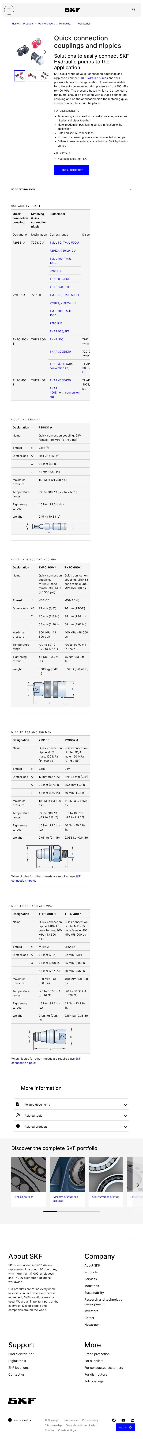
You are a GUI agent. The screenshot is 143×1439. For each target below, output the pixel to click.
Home (15, 23)
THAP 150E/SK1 (60, 287)
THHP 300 (56, 339)
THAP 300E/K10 (60, 351)
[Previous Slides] (18, 51)
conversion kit (59, 368)
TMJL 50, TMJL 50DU (64, 242)
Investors (91, 1311)
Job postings (94, 1381)
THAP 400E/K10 (60, 380)
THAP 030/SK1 (59, 279)
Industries (91, 1286)
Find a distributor (71, 169)
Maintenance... (46, 23)
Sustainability (94, 1292)
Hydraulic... (65, 23)
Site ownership (53, 1425)
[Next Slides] (45, 51)
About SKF (92, 1265)
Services (90, 1279)
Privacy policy (90, 1420)
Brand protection (97, 1354)
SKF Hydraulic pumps (94, 78)
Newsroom (92, 1324)
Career (89, 1318)
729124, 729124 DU (63, 250)
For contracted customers (103, 1367)
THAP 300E (57, 364)
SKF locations (18, 1367)
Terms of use (70, 1420)
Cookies (49, 1430)
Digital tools (17, 1361)
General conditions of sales (81, 1425)
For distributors (95, 1374)
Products (28, 23)
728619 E (56, 271)
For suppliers (93, 1361)
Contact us (16, 1374)
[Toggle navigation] (9, 10)
